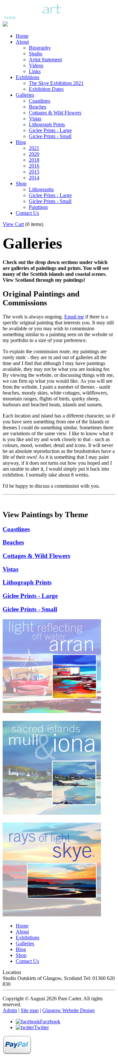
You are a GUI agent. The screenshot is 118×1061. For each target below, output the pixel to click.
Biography (40, 48)
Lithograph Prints (47, 124)
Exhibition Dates (46, 89)
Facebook (50, 1021)
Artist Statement (45, 59)
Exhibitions (27, 77)
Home (22, 36)
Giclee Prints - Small (50, 136)
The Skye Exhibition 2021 (56, 83)
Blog (21, 142)
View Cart (13, 224)
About (22, 42)
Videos (36, 65)
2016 (34, 166)
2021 (34, 148)
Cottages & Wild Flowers (55, 112)
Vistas (35, 118)
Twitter (41, 1027)
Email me (74, 316)
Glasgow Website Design (68, 1010)
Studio (35, 53)
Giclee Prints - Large (50, 130)
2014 (34, 177)
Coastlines (39, 101)
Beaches (37, 107)
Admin (10, 1010)
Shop (21, 183)
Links (35, 71)
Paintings (38, 207)
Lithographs (41, 189)
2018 (34, 160)
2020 (34, 154)
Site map (30, 1010)
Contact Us (27, 213)
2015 (34, 171)
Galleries (25, 95)
